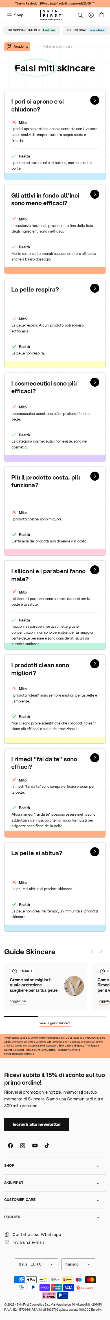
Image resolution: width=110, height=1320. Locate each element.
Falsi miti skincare (57, 46)
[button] (80, 15)
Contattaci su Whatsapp (37, 1234)
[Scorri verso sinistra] (92, 951)
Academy (21, 46)
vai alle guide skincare (55, 1023)
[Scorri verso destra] (101, 951)
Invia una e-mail (28, 1242)
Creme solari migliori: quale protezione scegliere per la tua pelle (34, 985)
